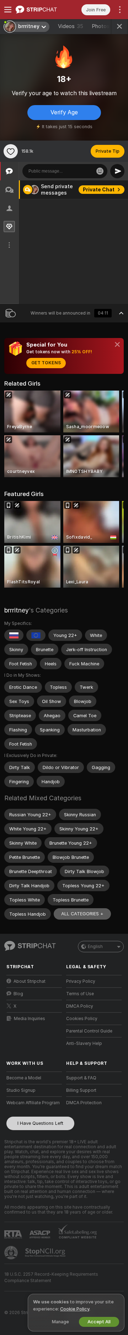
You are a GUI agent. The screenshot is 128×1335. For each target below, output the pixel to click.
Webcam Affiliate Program (33, 1102)
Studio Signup (21, 1090)
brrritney (16, 610)
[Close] (117, 344)
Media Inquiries (29, 1018)
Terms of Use (80, 993)
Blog (18, 993)
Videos (70, 26)
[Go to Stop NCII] (46, 1252)
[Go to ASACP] (40, 1234)
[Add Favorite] (11, 151)
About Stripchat (30, 981)
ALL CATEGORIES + (82, 913)
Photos (105, 26)
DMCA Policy (79, 1006)
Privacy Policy (80, 981)
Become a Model (23, 1077)
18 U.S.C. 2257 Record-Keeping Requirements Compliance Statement (51, 1277)
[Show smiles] (100, 171)
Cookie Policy (74, 1309)
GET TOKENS (46, 362)
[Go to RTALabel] (13, 1234)
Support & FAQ (81, 1077)
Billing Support (81, 1090)
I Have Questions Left (40, 1123)
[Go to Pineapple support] (11, 1252)
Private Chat (98, 189)
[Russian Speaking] (13, 635)
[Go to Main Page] (40, 9)
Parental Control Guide (89, 1031)
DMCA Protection (84, 1102)
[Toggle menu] (8, 9)
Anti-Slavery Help (84, 1043)
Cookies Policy (81, 1018)
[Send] (117, 171)
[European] (36, 635)
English (95, 946)
